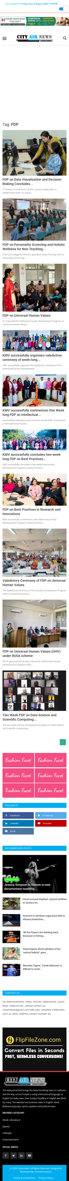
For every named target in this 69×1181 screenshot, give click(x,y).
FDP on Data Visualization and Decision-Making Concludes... (32, 181)
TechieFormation (43, 1171)
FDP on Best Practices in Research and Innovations (31, 511)
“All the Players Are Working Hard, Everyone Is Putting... (40, 934)
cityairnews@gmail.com (16, 1009)
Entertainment (11, 1139)
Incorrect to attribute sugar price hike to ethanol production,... (44, 917)
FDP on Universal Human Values (27, 315)
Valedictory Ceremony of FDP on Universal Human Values (34, 583)
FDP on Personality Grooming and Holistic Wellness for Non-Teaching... (34, 247)
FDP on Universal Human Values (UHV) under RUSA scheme (31, 653)
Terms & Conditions (24, 1177)
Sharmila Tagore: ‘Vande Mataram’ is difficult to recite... (42, 967)
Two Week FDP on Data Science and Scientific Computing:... (29, 717)
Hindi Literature (11, 1120)
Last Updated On (31, 3)
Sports (6, 1126)
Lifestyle (7, 1133)
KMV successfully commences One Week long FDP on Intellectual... (33, 412)
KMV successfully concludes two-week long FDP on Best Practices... (31, 457)
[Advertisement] (34, 81)
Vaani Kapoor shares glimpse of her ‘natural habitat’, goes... (42, 951)
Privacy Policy (46, 1177)
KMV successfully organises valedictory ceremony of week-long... (32, 357)
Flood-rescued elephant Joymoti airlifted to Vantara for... (44, 901)
